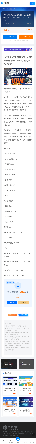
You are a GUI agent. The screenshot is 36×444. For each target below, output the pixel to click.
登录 (32, 3)
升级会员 (27, 37)
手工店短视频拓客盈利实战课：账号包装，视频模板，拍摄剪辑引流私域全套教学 (25, 389)
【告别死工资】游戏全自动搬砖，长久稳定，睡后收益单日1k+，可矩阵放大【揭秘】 (9, 365)
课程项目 (9, 9)
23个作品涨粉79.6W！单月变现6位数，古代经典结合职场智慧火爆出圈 (27, 365)
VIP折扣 (30, 30)
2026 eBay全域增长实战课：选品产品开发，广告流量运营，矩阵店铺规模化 (9, 410)
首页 (4, 9)
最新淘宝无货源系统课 (16, 57)
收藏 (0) (13, 315)
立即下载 (12, 302)
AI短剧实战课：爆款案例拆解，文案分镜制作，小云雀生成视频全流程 (9, 389)
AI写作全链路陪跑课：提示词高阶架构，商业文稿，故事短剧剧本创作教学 (25, 410)
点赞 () (24, 315)
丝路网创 (7, 23)
